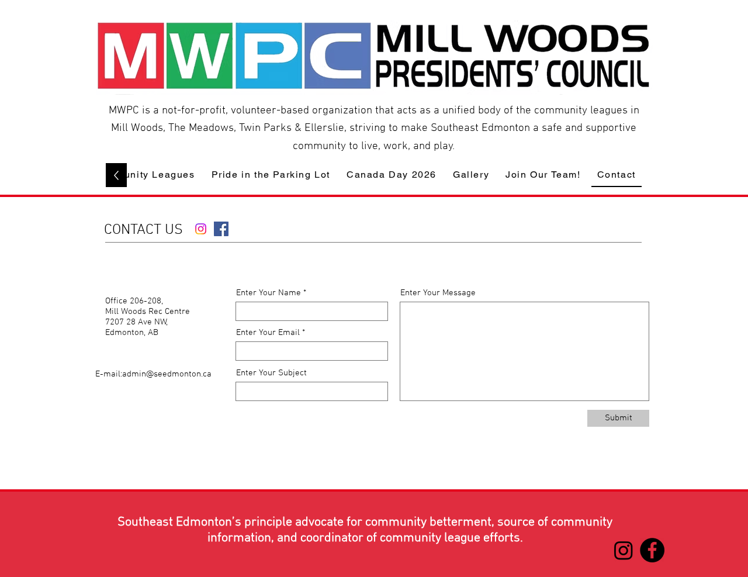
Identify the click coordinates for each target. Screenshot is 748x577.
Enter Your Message (438, 293)
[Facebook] (221, 229)
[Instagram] (200, 229)
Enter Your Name (268, 293)
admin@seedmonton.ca (167, 374)
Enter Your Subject (271, 373)
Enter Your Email (268, 333)
